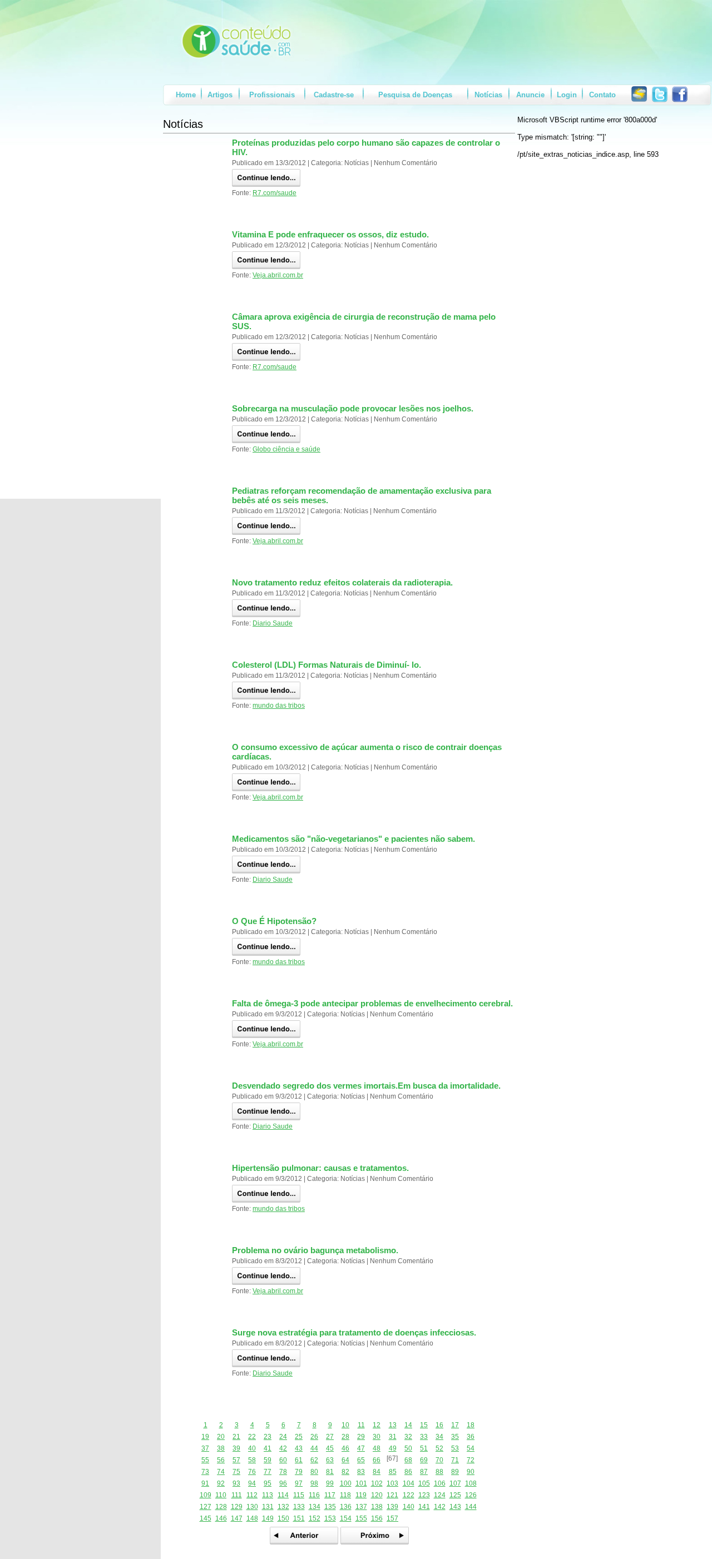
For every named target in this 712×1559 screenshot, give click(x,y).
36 (470, 1437)
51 (424, 1448)
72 (470, 1460)
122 (408, 1495)
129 (237, 1507)
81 (330, 1472)
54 (470, 1448)
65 (361, 1460)
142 (440, 1507)
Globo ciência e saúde (286, 449)
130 (252, 1507)
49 (393, 1448)
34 (439, 1437)
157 (392, 1518)
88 (439, 1472)
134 (314, 1507)
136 (346, 1507)
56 (221, 1460)
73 (205, 1472)
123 (424, 1495)
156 (377, 1518)
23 (267, 1437)
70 (439, 1460)
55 (205, 1460)
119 (361, 1495)
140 (408, 1507)
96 (283, 1483)
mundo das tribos (279, 705)
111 (236, 1495)
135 (330, 1507)
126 (471, 1495)
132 (283, 1507)
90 (470, 1472)
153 (330, 1518)
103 (392, 1483)
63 (330, 1460)
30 (376, 1437)
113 (267, 1495)
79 (299, 1472)
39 (236, 1448)
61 (299, 1460)
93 (236, 1483)
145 (205, 1518)
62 (314, 1460)
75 (236, 1472)
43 (299, 1448)
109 (205, 1495)
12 (376, 1425)
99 (330, 1483)
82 (345, 1472)
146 (221, 1518)
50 (408, 1448)
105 (424, 1483)
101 (361, 1483)
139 (392, 1507)
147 (237, 1518)
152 (314, 1518)
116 (314, 1495)
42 (283, 1448)
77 (267, 1472)
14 (408, 1425)
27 (330, 1437)
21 (236, 1437)
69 (424, 1460)
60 (283, 1460)
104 (408, 1483)
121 (392, 1495)
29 (361, 1437)
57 (236, 1460)
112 (252, 1495)
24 (283, 1437)
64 (345, 1460)
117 (329, 1495)
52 (439, 1448)
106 (440, 1483)
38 (221, 1448)
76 (252, 1472)
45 (330, 1448)
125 (455, 1495)
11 (361, 1425)
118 (345, 1495)
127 (205, 1507)
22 (252, 1437)
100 (346, 1483)
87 (424, 1472)
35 (455, 1437)
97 (299, 1483)
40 (252, 1448)
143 (455, 1507)
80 (314, 1472)
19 (205, 1437)
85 (393, 1472)
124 (440, 1495)
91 (205, 1483)
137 (361, 1507)
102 (377, 1483)
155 (361, 1518)
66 (376, 1460)
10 (345, 1425)
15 (424, 1425)
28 (345, 1437)
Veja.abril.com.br (278, 275)
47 (361, 1448)
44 (314, 1448)
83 (361, 1472)
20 (221, 1437)
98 (314, 1483)
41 (267, 1448)
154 (346, 1518)
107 (455, 1483)
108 (471, 1483)
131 (268, 1507)
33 (424, 1437)
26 (314, 1437)
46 (345, 1448)
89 (455, 1472)
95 (267, 1483)
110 (220, 1495)
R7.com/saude (274, 193)
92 (221, 1483)
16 (439, 1425)
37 (205, 1448)
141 (424, 1507)
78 (283, 1472)
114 (283, 1495)
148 (252, 1518)
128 (221, 1507)
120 (377, 1495)
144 (471, 1507)
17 (455, 1425)
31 (393, 1437)
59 (267, 1460)
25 (299, 1437)
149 (268, 1518)
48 (376, 1448)
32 (408, 1437)
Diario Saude (273, 623)
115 (298, 1495)
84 (376, 1472)
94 (252, 1483)
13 (393, 1425)
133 (299, 1507)
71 (455, 1460)
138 (377, 1507)
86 (408, 1472)
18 (470, 1425)
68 (408, 1460)
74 (221, 1472)
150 (283, 1518)
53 (455, 1448)
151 (299, 1518)
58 (252, 1460)
